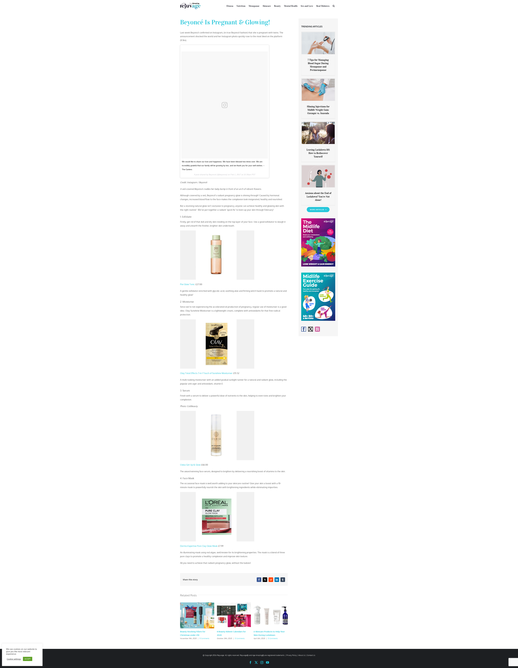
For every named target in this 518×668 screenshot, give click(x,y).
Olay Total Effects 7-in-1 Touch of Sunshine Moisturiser (206, 373)
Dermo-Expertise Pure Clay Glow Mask (198, 546)
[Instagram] (317, 329)
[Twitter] (310, 329)
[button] (334, 5)
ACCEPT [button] (28, 659)
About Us (301, 655)
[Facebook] (303, 329)
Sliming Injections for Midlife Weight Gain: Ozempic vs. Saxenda (318, 110)
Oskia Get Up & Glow (190, 464)
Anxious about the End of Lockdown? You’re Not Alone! (318, 196)
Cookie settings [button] (14, 659)
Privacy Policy (291, 655)
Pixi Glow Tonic (187, 284)
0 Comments (204, 638)
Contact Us (311, 655)
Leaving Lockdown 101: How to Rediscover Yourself (318, 153)
